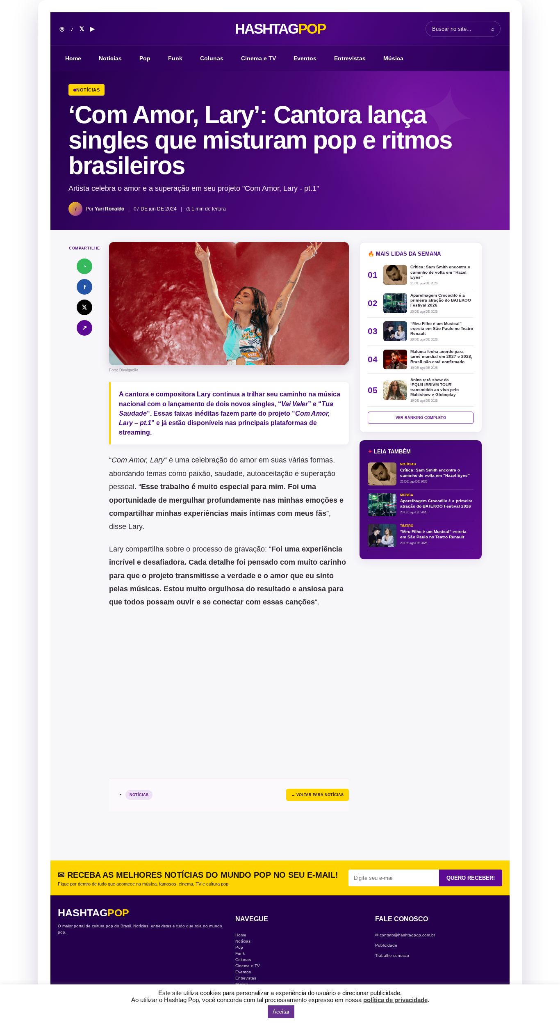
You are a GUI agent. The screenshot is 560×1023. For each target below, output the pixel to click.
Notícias (110, 58)
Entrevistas (350, 58)
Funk (175, 58)
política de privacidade (395, 999)
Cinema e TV (258, 58)
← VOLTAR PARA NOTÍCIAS (317, 795)
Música (393, 58)
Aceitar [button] (281, 1012)
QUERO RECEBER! (470, 878)
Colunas (211, 58)
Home (73, 58)
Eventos (305, 58)
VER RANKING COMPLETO (421, 418)
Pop (144, 58)
